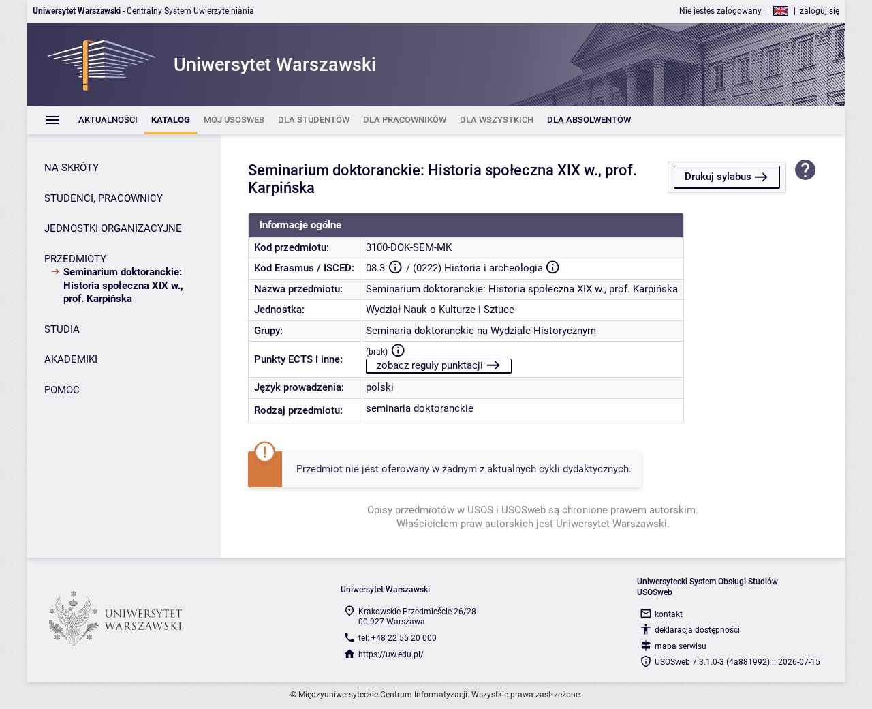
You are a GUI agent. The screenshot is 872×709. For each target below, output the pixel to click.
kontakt (669, 614)
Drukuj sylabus (718, 176)
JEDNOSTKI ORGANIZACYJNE (113, 228)
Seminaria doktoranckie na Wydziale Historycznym (481, 331)
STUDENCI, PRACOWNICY (103, 198)
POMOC (62, 390)
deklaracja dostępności (697, 630)
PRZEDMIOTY (75, 259)
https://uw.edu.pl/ (391, 654)
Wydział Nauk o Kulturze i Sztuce (440, 309)
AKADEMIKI (70, 359)
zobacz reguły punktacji (430, 365)
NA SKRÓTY (71, 168)
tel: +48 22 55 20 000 (397, 638)
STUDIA (62, 329)
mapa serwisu (680, 646)
